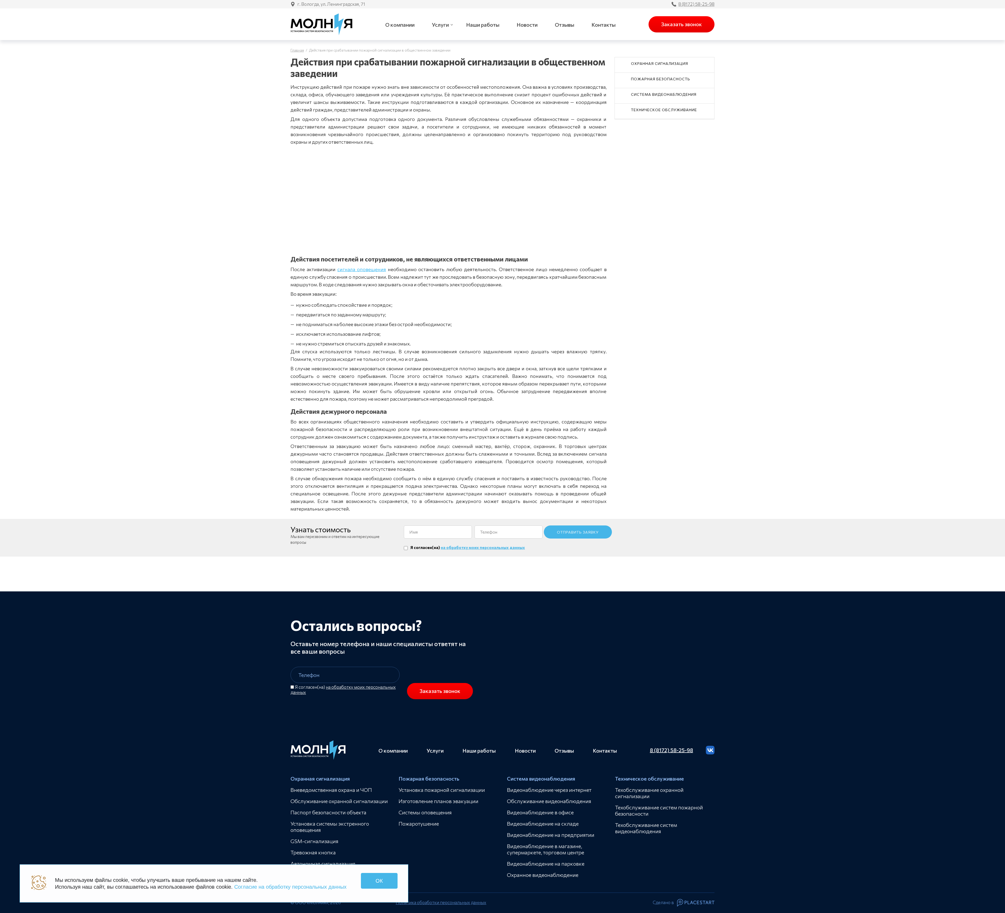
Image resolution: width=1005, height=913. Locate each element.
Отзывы (564, 24)
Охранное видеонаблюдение (542, 875)
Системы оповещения (425, 812)
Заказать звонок (681, 24)
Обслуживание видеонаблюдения (549, 801)
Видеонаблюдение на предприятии (550, 835)
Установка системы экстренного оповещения (330, 826)
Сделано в (663, 902)
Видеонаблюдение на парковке (545, 863)
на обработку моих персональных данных (483, 547)
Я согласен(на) (343, 689)
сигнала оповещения (361, 269)
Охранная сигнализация (659, 63)
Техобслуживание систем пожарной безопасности (659, 810)
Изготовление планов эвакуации (438, 801)
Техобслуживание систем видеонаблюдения (646, 828)
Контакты (603, 24)
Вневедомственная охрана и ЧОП (331, 790)
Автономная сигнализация (323, 863)
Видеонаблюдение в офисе (540, 812)
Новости (527, 24)
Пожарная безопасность (660, 79)
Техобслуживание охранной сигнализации (649, 793)
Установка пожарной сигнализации (442, 790)
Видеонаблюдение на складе (543, 823)
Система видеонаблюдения (663, 94)
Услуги (440, 24)
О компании (400, 24)
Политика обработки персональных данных (441, 902)
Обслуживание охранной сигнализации (339, 801)
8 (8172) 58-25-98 (696, 4)
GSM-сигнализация (314, 841)
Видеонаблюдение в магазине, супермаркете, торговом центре (545, 849)
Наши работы (482, 24)
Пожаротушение (419, 823)
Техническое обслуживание (664, 110)
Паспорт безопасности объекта (328, 812)
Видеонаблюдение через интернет (549, 790)
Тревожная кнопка (313, 852)
